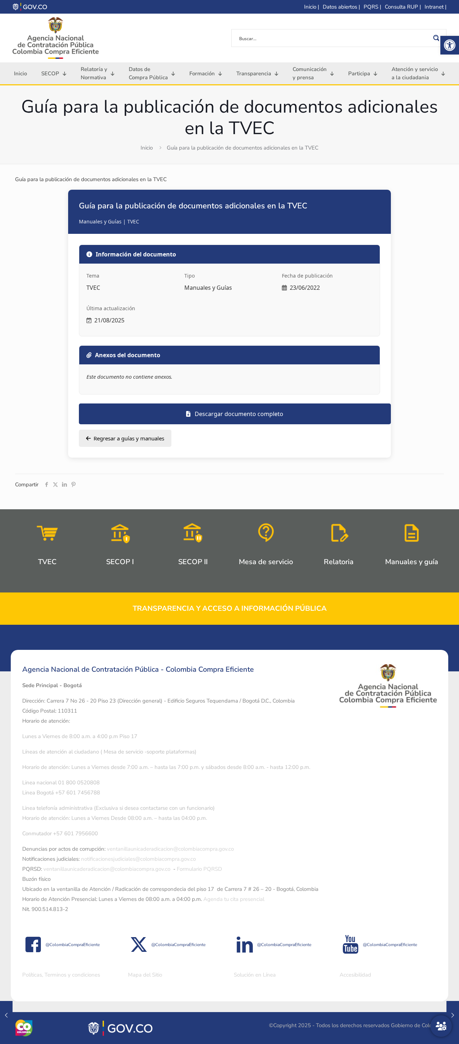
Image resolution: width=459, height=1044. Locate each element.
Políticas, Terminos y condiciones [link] (61, 974)
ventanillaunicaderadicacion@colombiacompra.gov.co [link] (170, 848)
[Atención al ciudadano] (441, 1026)
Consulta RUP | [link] (403, 6)
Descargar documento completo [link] (238, 414)
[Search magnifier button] (437, 38)
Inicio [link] (147, 147)
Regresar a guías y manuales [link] (129, 438)
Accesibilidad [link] (355, 974)
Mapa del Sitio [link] (145, 974)
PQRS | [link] (372, 6)
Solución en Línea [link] (255, 974)
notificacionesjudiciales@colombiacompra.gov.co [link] (138, 859)
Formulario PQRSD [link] (199, 869)
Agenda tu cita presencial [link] (233, 899)
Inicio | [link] (311, 6)
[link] (449, 45)
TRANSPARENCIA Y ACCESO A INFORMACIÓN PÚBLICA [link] (230, 608)
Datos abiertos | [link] (341, 6)
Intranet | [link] (435, 6)
